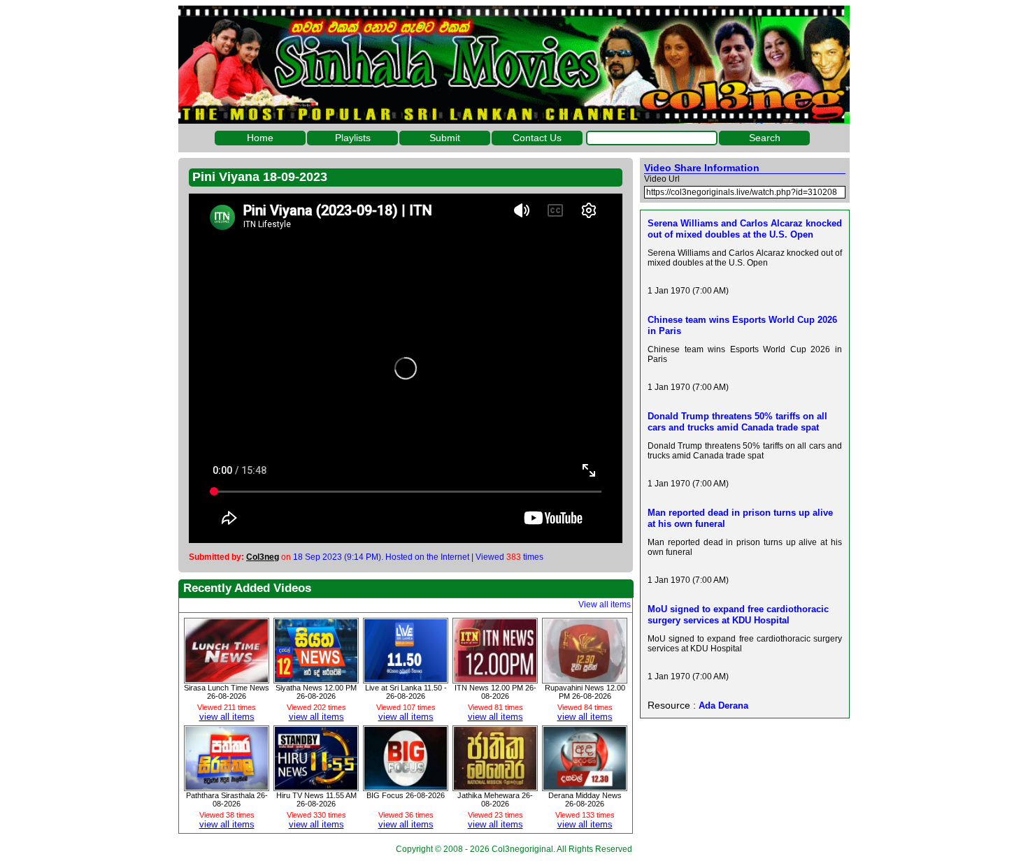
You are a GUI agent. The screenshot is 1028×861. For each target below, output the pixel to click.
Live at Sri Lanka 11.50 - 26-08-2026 (406, 691)
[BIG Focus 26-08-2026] (405, 786)
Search (764, 137)
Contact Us (537, 137)
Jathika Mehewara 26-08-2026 (495, 799)
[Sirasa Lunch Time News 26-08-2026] (226, 678)
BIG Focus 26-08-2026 (405, 795)
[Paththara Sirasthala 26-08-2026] (226, 786)
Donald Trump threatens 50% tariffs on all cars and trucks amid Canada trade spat (737, 422)
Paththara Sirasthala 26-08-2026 (227, 799)
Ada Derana (723, 705)
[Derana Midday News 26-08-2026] (584, 786)
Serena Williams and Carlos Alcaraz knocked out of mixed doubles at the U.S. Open (745, 229)
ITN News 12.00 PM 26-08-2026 (495, 691)
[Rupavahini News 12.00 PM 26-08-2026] (584, 678)
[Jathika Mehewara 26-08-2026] (495, 786)
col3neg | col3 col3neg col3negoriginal (514, 65)
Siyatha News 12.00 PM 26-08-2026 (316, 691)
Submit (444, 137)
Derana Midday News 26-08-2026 (585, 799)
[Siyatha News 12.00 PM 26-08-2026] (316, 678)
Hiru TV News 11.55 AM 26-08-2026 (316, 799)
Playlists (353, 137)
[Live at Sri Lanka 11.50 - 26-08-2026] (405, 678)
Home (260, 137)
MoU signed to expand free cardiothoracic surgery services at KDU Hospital (738, 614)
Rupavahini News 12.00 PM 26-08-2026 (585, 691)
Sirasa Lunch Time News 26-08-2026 (226, 691)
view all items (227, 716)
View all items (604, 604)
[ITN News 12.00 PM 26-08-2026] (495, 678)
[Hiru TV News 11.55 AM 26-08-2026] (316, 786)
